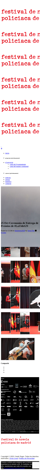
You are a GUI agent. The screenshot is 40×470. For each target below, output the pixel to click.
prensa (3, 140)
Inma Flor (31, 231)
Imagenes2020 (20, 231)
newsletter (12, 140)
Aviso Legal (13, 458)
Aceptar (6, 468)
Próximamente (6, 142)
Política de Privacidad (26, 458)
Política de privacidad (17, 468)
